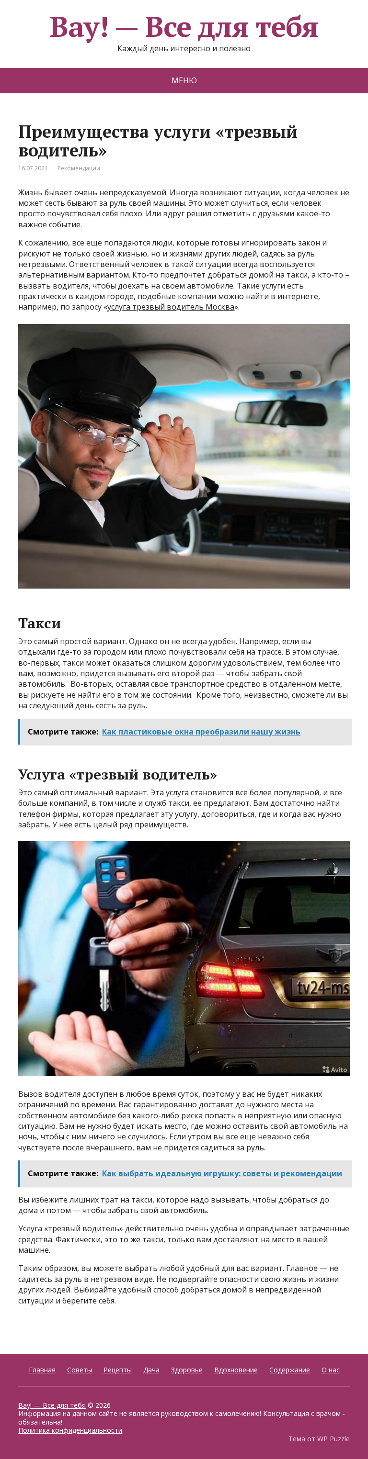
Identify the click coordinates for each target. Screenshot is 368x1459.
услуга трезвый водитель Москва (170, 306)
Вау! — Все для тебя (184, 26)
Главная (42, 1369)
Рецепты (118, 1369)
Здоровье (187, 1369)
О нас (331, 1369)
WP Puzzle (333, 1438)
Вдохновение (236, 1369)
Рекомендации (79, 168)
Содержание (289, 1369)
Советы (79, 1369)
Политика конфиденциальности (70, 1430)
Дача (151, 1369)
